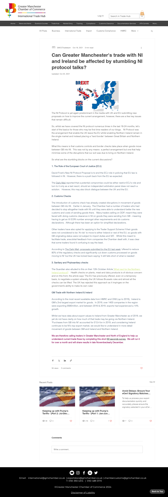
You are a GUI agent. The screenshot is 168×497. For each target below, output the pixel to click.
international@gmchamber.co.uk (46, 478)
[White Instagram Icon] (78, 473)
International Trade (73, 31)
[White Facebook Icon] (84, 473)
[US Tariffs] (57, 397)
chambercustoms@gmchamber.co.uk (125, 478)
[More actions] (141, 47)
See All (152, 382)
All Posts (43, 31)
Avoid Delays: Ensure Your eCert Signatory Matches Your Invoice (136, 392)
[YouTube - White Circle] (72, 473)
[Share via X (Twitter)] (59, 360)
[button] (142, 12)
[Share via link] (71, 360)
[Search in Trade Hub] (141, 16)
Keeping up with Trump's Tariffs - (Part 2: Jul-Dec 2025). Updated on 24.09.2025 (55, 412)
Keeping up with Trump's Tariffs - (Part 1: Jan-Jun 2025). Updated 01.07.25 (95, 412)
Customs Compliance (106, 31)
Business (56, 31)
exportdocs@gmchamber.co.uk (84, 478)
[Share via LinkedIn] (65, 360)
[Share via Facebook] (53, 360)
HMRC (123, 31)
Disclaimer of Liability (83, 492)
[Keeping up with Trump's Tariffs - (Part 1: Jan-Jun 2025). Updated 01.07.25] (97, 397)
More (133, 31)
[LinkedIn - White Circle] (90, 473)
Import (89, 31)
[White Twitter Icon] (96, 473)
